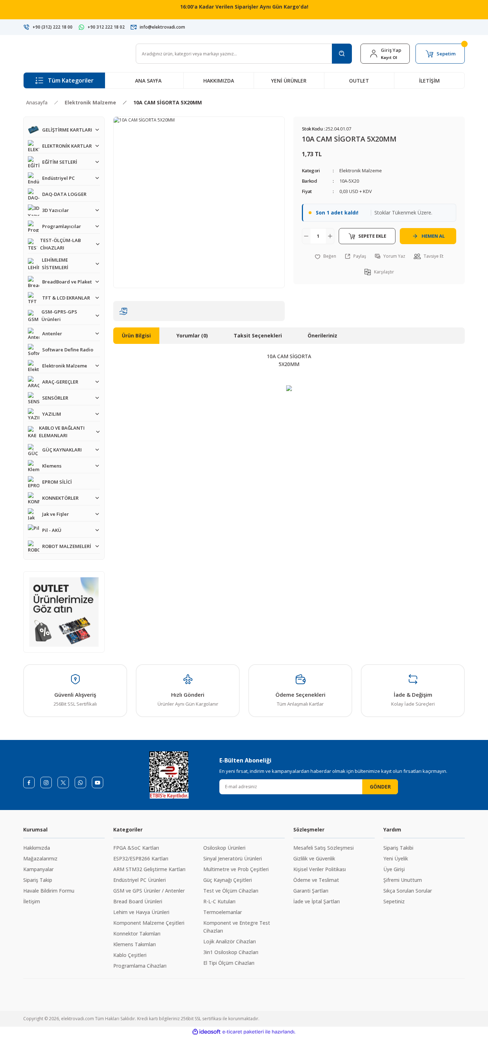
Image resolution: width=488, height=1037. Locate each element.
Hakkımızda (36, 847)
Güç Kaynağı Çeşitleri (227, 879)
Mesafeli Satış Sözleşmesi (323, 847)
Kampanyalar (38, 869)
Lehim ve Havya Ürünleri (141, 912)
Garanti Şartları (310, 890)
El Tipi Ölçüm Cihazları (228, 962)
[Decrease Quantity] (306, 236)
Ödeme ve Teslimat (316, 879)
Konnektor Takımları (136, 933)
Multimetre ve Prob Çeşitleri (236, 869)
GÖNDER (380, 786)
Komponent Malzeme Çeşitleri (148, 922)
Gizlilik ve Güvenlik (314, 858)
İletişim (31, 901)
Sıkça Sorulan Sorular (407, 890)
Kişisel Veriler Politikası (319, 869)
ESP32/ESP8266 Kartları (140, 858)
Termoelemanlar (222, 912)
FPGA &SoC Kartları (136, 847)
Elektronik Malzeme (360, 170)
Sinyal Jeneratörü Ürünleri (232, 858)
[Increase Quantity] (330, 236)
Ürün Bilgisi (136, 335)
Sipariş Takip (37, 879)
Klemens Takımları (134, 944)
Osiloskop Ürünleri (224, 847)
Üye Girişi (394, 869)
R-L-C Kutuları (219, 901)
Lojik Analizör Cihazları (229, 941)
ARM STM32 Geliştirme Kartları (149, 869)
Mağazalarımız (40, 858)
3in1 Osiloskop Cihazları (230, 952)
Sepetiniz (394, 901)
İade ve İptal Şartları (316, 901)
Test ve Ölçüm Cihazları (230, 890)
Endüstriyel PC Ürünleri (139, 879)
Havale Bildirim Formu (48, 890)
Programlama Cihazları (139, 965)
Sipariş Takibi (398, 847)
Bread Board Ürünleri (137, 901)
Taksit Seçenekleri (258, 335)
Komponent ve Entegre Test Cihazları (236, 926)
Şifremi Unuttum (402, 879)
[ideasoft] (206, 1031)
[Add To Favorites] (325, 256)
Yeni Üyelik (395, 858)
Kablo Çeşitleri (129, 955)
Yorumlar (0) (192, 335)
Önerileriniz (322, 335)
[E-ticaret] (243, 1032)
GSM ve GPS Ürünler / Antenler (149, 890)
